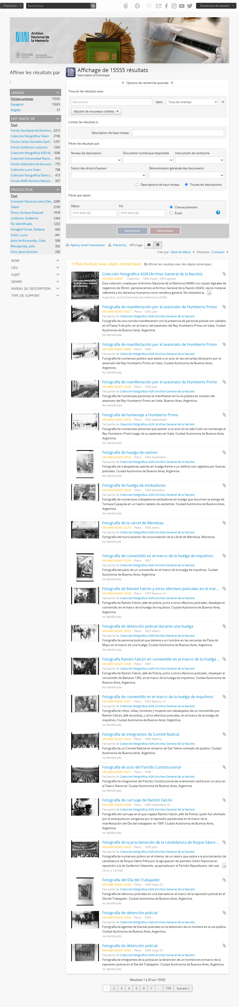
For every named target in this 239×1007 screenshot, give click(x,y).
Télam (15, 207)
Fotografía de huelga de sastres (130, 452)
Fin (121, 206)
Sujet (15, 274)
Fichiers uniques (22, 99)
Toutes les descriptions (205, 184)
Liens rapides (149, 6)
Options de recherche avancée (148, 83)
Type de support (25, 295)
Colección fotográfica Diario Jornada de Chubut (43, 175)
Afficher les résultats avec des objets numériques (179, 264)
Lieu (14, 267)
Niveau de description (30, 288)
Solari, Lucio (19, 235)
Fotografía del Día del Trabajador (131, 879)
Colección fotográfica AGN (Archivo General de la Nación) (50, 153)
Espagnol (17, 104)
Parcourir (10, 5)
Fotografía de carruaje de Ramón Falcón (137, 800)
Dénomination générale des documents (176, 168)
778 (168, 988)
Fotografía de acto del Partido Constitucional (141, 767)
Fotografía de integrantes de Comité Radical (140, 734)
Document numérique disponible (146, 153)
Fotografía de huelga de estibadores (134, 485)
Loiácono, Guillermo (25, 218)
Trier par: (163, 252)
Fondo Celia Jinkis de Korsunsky (32, 164)
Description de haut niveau (110, 133)
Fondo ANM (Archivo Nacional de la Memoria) (42, 181)
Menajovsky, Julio (23, 246)
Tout (14, 125)
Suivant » (183, 988)
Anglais (16, 110)
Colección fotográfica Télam (30, 136)
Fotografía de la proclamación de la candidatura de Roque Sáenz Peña (163, 842)
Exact (178, 213)
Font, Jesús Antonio (24, 252)
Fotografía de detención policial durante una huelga (147, 626)
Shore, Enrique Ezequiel (27, 212)
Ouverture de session (215, 5)
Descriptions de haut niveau (159, 184)
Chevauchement (186, 207)
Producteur (22, 189)
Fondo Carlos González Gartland (33, 142)
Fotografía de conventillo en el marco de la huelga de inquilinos (157, 555)
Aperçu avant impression (87, 245)
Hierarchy (119, 245)
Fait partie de (23, 118)
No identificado (21, 224)
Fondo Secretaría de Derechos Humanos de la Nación (47, 130)
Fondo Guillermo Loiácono (29, 147)
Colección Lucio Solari (26, 170)
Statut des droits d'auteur (89, 168)
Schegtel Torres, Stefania (28, 229)
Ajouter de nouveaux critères (94, 111)
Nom (15, 260)
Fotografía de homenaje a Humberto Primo (140, 414)
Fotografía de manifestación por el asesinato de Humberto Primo (159, 306)
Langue (17, 92)
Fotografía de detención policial (130, 912)
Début (75, 206)
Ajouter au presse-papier (224, 274)
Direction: (203, 252)
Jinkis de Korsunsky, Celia (28, 240)
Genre (16, 281)
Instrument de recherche (192, 153)
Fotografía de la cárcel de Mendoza (132, 522)
